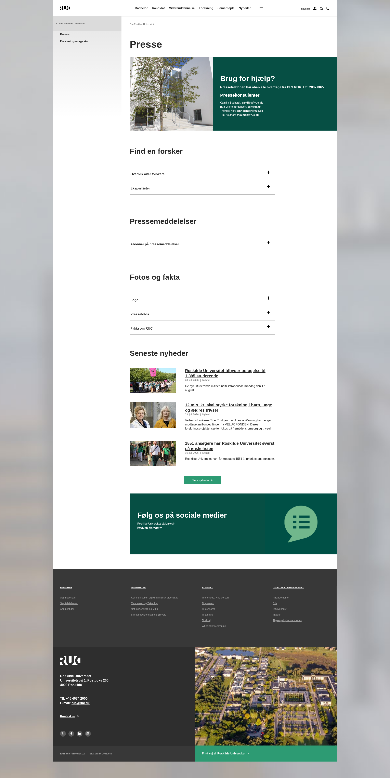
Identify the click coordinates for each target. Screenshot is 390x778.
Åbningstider (67, 609)
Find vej (206, 620)
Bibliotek (66, 587)
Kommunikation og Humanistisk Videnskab (154, 597)
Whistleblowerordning (214, 626)
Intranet (277, 614)
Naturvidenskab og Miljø (144, 609)
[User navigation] (314, 8)
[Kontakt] (327, 9)
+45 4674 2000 (77, 698)
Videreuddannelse (182, 8)
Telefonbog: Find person (215, 597)
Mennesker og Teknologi (144, 603)
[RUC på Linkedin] (79, 734)
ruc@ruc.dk (81, 703)
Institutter (138, 587)
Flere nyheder (200, 480)
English (305, 9)
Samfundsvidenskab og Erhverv (148, 614)
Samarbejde (226, 8)
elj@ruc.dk (254, 106)
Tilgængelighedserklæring (287, 620)
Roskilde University (149, 527)
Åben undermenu (261, 8)
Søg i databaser (69, 603)
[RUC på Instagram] (88, 734)
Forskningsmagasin (74, 41)
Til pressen (208, 603)
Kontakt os (67, 716)
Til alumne (207, 614)
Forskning (206, 8)
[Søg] (321, 8)
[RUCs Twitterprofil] (63, 734)
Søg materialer (68, 597)
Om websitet (279, 609)
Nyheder (245, 8)
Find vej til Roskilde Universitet (223, 753)
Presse (64, 34)
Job (275, 603)
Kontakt (207, 587)
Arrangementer (281, 597)
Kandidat (158, 8)
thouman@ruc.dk (248, 114)
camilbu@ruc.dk (252, 102)
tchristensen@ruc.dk (250, 110)
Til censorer (208, 609)
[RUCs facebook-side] (71, 734)
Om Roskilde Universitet (72, 23)
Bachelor (141, 8)
